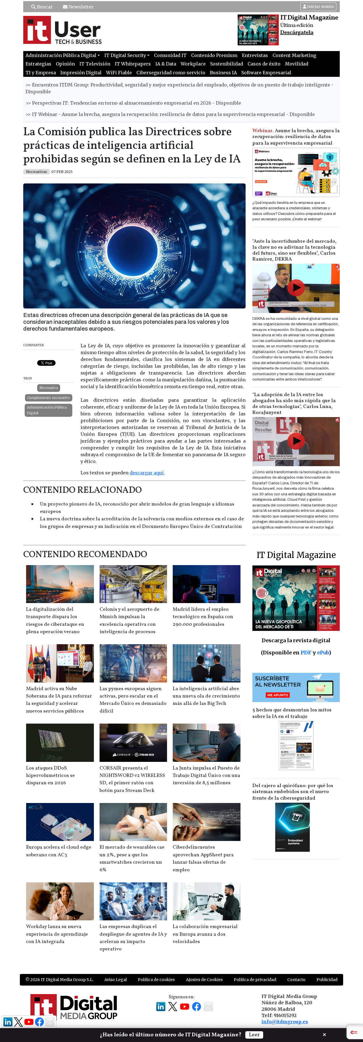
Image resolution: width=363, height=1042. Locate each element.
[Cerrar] (324, 1034)
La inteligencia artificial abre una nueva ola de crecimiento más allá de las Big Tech (206, 696)
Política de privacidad (255, 979)
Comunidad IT (170, 55)
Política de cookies (156, 979)
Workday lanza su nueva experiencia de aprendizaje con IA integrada (57, 934)
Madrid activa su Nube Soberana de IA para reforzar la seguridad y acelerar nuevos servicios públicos (59, 700)
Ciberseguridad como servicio (170, 72)
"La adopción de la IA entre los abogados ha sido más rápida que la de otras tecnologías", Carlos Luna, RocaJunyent (294, 403)
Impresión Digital (81, 72)
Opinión (65, 64)
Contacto (296, 979)
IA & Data (165, 64)
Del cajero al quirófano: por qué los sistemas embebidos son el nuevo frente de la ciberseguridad (292, 792)
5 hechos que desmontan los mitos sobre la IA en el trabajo (292, 713)
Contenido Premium (214, 55)
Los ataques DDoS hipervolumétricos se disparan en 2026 (50, 776)
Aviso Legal (115, 979)
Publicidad (326, 979)
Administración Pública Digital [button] (61, 55)
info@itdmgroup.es (284, 1021)
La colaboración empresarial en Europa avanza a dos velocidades (205, 934)
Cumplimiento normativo (48, 398)
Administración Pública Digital (47, 410)
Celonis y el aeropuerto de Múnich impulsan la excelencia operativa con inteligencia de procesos (129, 620)
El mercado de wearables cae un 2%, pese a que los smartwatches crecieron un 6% (132, 858)
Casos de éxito (264, 64)
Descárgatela (296, 33)
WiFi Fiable (119, 72)
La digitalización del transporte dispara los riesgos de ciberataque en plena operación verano (55, 620)
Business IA (223, 72)
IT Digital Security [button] (125, 55)
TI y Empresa (41, 72)
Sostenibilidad (226, 64)
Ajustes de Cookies (204, 979)
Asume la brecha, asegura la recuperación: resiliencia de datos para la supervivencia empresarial (296, 137)
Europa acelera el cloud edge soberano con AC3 (58, 851)
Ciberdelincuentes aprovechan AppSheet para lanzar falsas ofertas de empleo (203, 858)
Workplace (193, 64)
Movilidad (296, 64)
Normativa (48, 388)
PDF (306, 652)
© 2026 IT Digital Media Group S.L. (59, 979)
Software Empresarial (266, 72)
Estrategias (38, 64)
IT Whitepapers (133, 64)
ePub (323, 652)
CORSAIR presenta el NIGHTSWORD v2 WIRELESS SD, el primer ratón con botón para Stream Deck (132, 779)
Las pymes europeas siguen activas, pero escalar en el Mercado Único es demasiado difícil (133, 700)
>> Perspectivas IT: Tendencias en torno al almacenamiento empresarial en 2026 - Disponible (133, 103)
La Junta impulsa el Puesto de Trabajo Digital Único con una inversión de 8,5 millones (206, 776)
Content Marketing (294, 55)
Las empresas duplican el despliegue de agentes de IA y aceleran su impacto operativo (133, 938)
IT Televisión (94, 64)
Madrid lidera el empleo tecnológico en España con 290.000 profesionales (203, 617)
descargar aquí (147, 472)
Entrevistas (255, 55)
